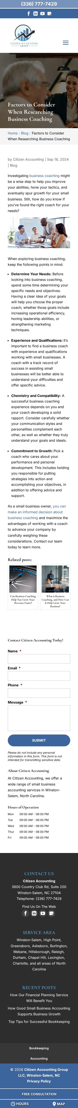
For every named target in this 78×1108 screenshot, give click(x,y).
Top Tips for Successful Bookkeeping (39, 1021)
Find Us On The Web (39, 906)
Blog (13, 165)
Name (14, 651)
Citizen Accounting (28, 159)
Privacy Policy (39, 1081)
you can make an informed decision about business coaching (37, 512)
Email (14, 668)
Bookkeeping (39, 1048)
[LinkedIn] (35, 14)
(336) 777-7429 (39, 4)
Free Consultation (39, 1094)
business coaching (44, 176)
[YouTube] (42, 14)
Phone (15, 685)
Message (17, 702)
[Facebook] (28, 14)
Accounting (39, 1058)
